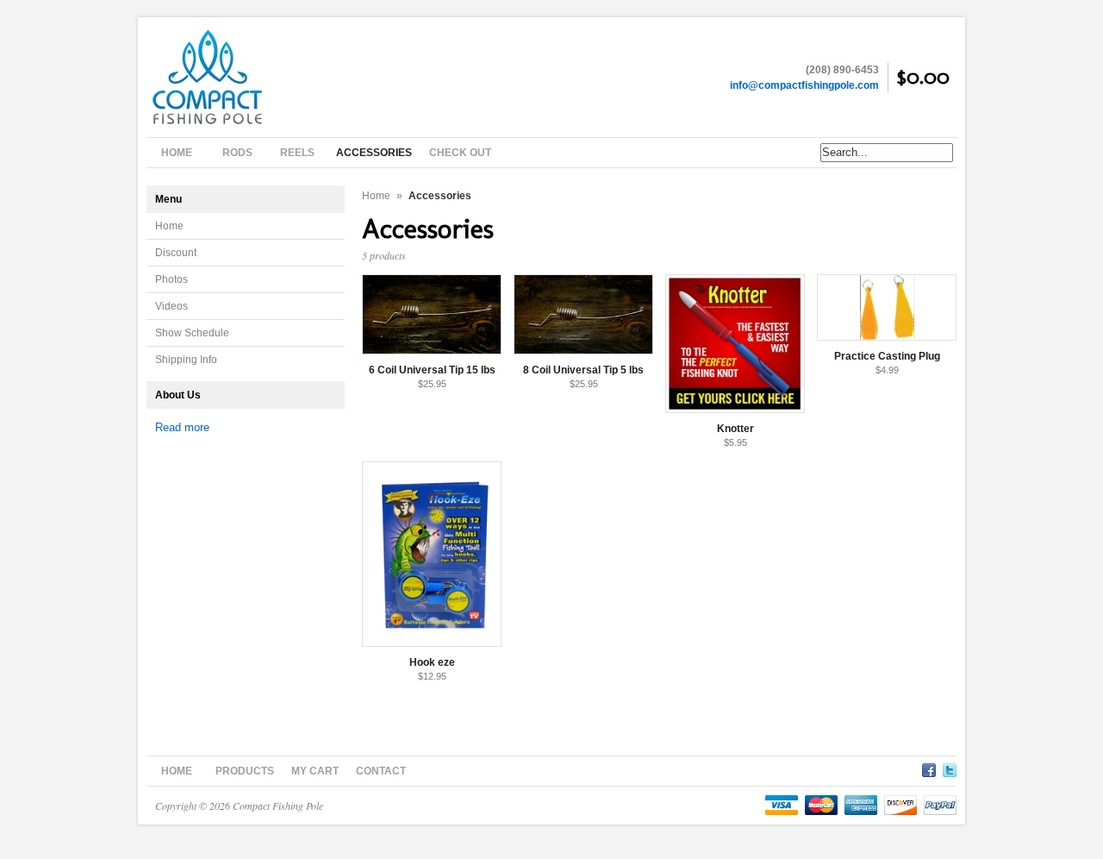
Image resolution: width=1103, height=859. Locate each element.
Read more (182, 427)
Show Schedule (192, 333)
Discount (175, 253)
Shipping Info (186, 360)
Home (169, 226)
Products (244, 771)
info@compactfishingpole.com (804, 85)
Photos (171, 279)
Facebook (929, 767)
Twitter (950, 767)
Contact (381, 771)
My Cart (315, 771)
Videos (171, 306)
